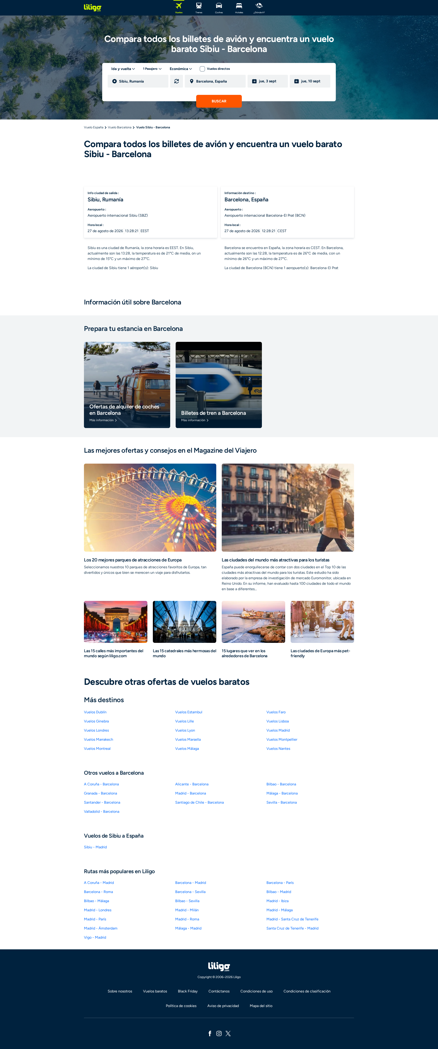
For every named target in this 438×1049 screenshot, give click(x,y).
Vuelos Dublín (95, 712)
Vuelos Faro (276, 712)
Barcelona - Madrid (190, 882)
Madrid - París (95, 919)
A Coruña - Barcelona (101, 784)
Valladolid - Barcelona (101, 811)
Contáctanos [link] (219, 991)
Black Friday (188, 991)
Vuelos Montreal (97, 748)
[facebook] (209, 1033)
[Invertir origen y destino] (176, 81)
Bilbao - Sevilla (187, 901)
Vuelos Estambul (188, 712)
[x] (228, 1033)
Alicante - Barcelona (192, 784)
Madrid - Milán (187, 910)
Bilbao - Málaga (96, 901)
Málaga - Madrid (188, 928)
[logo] (92, 8)
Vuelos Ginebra (96, 721)
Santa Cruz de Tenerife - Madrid (292, 928)
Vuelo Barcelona (119, 127)
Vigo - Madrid (95, 937)
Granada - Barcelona (100, 793)
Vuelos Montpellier (281, 739)
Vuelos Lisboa (277, 721)
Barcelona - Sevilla (190, 892)
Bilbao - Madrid (278, 892)
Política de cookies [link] (181, 1006)
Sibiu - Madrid (95, 847)
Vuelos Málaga (187, 748)
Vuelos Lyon (185, 730)
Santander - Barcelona (102, 802)
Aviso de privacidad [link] (223, 1006)
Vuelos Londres (96, 730)
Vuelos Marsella (188, 739)
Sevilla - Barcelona (281, 802)
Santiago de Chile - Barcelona (199, 802)
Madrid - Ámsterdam (100, 928)
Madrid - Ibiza (277, 901)
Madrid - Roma (187, 919)
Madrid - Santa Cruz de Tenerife (292, 919)
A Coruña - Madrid (99, 882)
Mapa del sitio (261, 1006)
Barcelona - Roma (98, 892)
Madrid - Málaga (279, 910)
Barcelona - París (280, 882)
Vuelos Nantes (278, 748)
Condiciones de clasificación (307, 991)
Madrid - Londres (97, 910)
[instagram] (219, 1033)
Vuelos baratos (155, 991)
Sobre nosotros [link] (120, 991)
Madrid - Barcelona (190, 793)
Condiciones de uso (256, 991)
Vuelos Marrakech (98, 739)
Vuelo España (93, 127)
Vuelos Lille (184, 721)
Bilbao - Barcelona (281, 784)
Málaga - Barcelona (282, 793)
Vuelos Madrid (278, 730)
